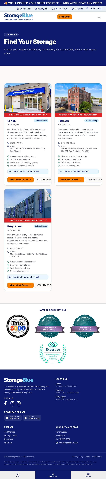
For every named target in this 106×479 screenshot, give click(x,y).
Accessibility (97, 457)
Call (17, 477)
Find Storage (9, 432)
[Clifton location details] (27, 98)
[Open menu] (99, 16)
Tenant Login (61, 432)
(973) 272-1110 (16, 143)
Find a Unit (53, 477)
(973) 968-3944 (68, 143)
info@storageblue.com (68, 443)
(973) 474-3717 (17, 248)
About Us (8, 443)
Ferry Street (61, 397)
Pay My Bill (60, 435)
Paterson (59, 390)
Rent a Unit (64, 16)
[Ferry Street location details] (27, 203)
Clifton (58, 384)
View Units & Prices (19, 180)
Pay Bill (88, 477)
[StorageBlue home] (18, 16)
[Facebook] (87, 9)
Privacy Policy (78, 457)
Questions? (9, 439)
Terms (87, 457)
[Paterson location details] (78, 98)
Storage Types (10, 435)
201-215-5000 (64, 439)
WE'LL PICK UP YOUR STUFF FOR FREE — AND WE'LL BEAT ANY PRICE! (53, 3)
